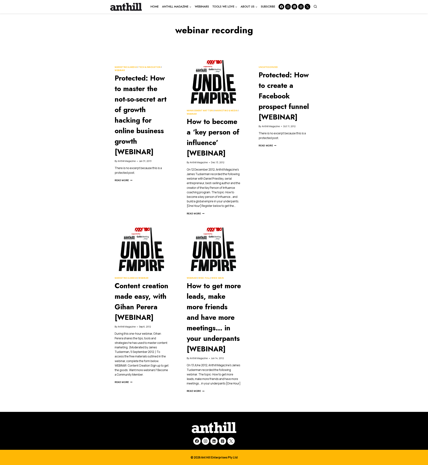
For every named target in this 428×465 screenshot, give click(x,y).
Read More (123, 180)
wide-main (217, 278)
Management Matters (200, 110)
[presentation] (214, 82)
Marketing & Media (126, 67)
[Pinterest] (301, 7)
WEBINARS (202, 7)
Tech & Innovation (149, 67)
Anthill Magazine (127, 161)
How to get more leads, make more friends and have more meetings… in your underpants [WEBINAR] (214, 317)
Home (154, 7)
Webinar (120, 70)
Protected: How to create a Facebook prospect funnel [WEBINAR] (284, 96)
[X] (231, 441)
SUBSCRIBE (268, 7)
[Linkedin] (294, 7)
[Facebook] (281, 7)
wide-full (204, 278)
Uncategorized (268, 67)
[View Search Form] (315, 6)
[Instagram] (288, 7)
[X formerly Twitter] (307, 7)
